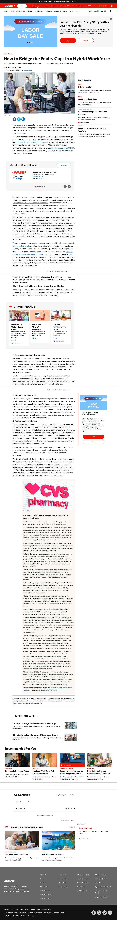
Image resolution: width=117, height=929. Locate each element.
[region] (44, 808)
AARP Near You (45, 899)
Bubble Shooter (85, 87)
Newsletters (62, 883)
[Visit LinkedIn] (110, 912)
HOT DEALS (84, 828)
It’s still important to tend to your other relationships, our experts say (72, 778)
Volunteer (43, 883)
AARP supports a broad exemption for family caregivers (44, 778)
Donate (42, 879)
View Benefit (37, 176)
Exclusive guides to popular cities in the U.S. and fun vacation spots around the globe (57, 859)
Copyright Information (35, 912)
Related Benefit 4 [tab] (42, 187)
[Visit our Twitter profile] (99, 912)
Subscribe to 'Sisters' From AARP (17, 327)
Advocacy (35, 768)
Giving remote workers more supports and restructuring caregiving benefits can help (38, 63)
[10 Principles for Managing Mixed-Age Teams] (71, 737)
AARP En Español (63, 879)
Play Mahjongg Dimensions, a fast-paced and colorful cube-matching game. (94, 103)
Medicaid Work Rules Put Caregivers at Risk (43, 772)
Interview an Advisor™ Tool (16, 854)
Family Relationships (85, 109)
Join (68, 40)
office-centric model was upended (30, 142)
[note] (39, 115)
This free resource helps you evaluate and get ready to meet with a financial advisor (21, 859)
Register (101, 6)
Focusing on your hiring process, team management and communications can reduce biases (36, 727)
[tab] (20, 808)
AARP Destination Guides (52, 854)
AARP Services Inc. (83, 891)
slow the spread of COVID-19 (62, 148)
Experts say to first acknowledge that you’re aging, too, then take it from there (94, 118)
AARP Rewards (90, 6)
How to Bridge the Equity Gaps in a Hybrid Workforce (57, 58)
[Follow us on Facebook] (93, 912)
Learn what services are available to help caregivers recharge (98, 778)
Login (108, 5)
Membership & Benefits (49, 6)
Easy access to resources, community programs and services (16, 775)
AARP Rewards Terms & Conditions (15, 912)
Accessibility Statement (44, 909)
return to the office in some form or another (30, 203)
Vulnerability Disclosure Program (54, 912)
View (13, 340)
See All (71, 827)
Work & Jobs (8, 54)
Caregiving (8, 768)
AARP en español (94, 11)
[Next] (69, 187)
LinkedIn (23, 119)
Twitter (19, 119)
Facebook (14, 119)
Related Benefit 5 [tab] (44, 187)
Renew (85, 40)
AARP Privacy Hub (17, 909)
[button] (110, 11)
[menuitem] (6, 12)
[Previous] (65, 187)
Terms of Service (29, 909)
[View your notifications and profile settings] (74, 808)
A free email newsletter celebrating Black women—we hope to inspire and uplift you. (19, 334)
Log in (58, 795)
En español (28, 70)
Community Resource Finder (17, 771)
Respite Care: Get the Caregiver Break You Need (98, 772)
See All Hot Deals (85, 839)
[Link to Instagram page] (104, 912)
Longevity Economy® (102, 897)
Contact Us (62, 875)
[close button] (111, 18)
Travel (44, 852)
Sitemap (6, 909)
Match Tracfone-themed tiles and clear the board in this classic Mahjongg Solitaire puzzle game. (94, 135)
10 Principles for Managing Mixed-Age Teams (35, 735)
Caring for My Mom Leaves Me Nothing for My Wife (71, 772)
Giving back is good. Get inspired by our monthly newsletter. (60, 333)
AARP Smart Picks (64, 6)
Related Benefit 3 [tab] (40, 187)
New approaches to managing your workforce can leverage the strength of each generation (37, 738)
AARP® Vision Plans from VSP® (45, 172)
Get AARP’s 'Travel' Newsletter (37, 327)
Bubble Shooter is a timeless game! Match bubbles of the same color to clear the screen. (95, 91)
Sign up (64, 795)
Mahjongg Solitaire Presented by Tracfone (92, 129)
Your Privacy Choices (19, 916)
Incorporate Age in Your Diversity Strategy (34, 723)
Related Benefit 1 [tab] (36, 187)
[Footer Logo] (16, 881)
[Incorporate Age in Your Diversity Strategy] (71, 725)
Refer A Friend (63, 887)
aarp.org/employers (51, 690)
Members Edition (77, 6)
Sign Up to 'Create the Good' (59, 327)
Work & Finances (10, 852)
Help (102, 11)
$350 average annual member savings (43, 174)
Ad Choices (7, 916)
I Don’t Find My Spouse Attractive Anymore (92, 112)
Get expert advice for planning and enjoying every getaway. (38, 333)
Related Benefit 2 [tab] (38, 187)
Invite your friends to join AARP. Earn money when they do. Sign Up (56, 1)
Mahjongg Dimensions (87, 99)
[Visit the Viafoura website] (71, 820)
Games (80, 84)
